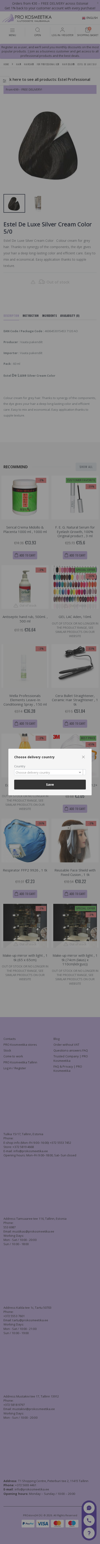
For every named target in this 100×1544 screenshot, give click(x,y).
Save (50, 784)
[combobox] (50, 772)
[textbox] (49, 772)
